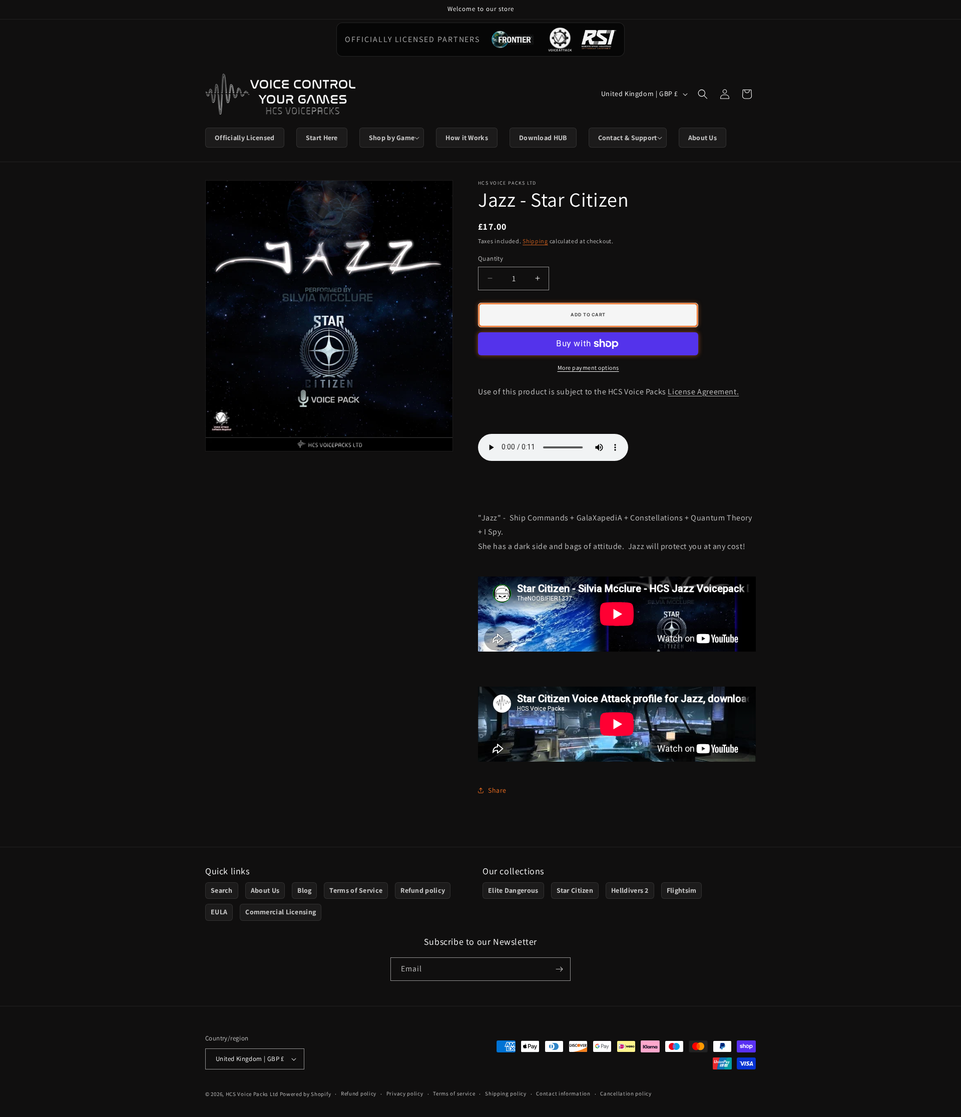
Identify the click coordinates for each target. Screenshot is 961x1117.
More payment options (588, 367)
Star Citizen (575, 890)
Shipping (535, 241)
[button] (391, 138)
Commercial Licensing (280, 911)
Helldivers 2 (630, 890)
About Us (265, 890)
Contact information (563, 1093)
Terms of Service (355, 890)
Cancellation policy (625, 1093)
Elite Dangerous (513, 890)
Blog (304, 890)
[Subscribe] (559, 969)
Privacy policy (404, 1093)
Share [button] (497, 790)
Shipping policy (506, 1093)
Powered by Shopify (305, 1093)
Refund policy (422, 890)
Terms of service (454, 1093)
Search (222, 890)
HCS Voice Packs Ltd (252, 1093)
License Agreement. (703, 391)
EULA (219, 911)
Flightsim (682, 890)
